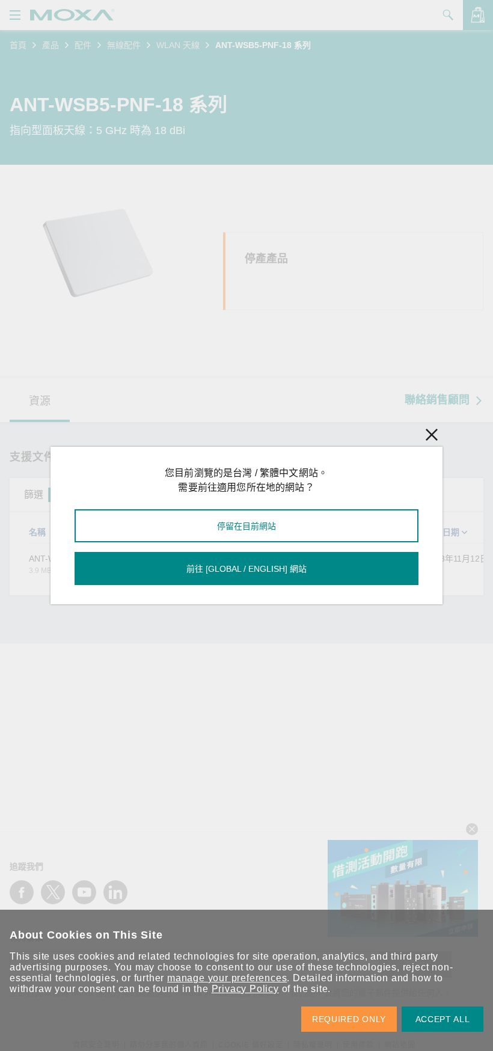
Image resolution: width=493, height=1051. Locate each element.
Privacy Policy (245, 989)
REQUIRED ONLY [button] (349, 1019)
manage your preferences (227, 978)
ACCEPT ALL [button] (442, 1019)
